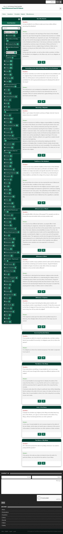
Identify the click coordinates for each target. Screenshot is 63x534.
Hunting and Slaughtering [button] (11, 139)
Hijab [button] (7, 193)
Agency (7, 100)
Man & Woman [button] (9, 238)
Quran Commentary (10, 267)
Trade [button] (7, 81)
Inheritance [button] (8, 147)
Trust (7, 89)
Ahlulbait (8, 156)
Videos (4, 523)
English (6, 531)
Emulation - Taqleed (20, 14)
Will (6, 103)
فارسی (14, 531)
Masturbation (8, 242)
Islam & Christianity (10, 228)
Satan (7, 288)
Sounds (4, 520)
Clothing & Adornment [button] (11, 172)
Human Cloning (9, 206)
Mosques (8, 249)
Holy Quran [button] (8, 203)
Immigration (8, 215)
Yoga (7, 318)
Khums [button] (7, 74)
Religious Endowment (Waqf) (12, 110)
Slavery (7, 284)
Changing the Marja (12, 44)
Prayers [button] (7, 64)
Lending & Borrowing (10, 96)
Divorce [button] (7, 122)
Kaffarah (7, 128)
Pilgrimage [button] (8, 78)
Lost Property (9, 135)
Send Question (11, 23)
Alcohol (7, 159)
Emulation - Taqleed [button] (10, 32)
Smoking (8, 291)
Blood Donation (9, 169)
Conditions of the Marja (13, 39)
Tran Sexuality (9, 304)
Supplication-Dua (9, 294)
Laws (7, 235)
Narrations (8, 255)
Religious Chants (9, 271)
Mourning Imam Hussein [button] (11, 252)
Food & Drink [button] (9, 144)
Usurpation (8, 132)
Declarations (5, 512)
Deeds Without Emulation (13, 47)
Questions (10, 14)
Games (7, 189)
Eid (6, 186)
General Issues (9, 196)
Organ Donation (9, 264)
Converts (8, 179)
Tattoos (7, 298)
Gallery (4, 525)
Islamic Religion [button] (9, 218)
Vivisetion (8, 308)
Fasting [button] (7, 67)
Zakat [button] (7, 71)
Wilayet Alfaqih (9, 311)
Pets (7, 274)
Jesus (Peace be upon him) (11, 232)
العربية (10, 531)
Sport (7, 301)
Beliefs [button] (7, 166)
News (3, 509)
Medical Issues (9, 245)
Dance (7, 183)
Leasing (7, 93)
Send (3, 502)
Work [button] (7, 315)
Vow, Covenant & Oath (11, 125)
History (7, 200)
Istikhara (7, 225)
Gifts (7, 106)
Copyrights (8, 176)
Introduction (10, 35)
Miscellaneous (30, 14)
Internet (7, 222)
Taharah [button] (7, 61)
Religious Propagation (10, 277)
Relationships (9, 281)
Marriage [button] (8, 118)
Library (4, 517)
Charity (7, 115)
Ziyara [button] (7, 321)
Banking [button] (8, 162)
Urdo (2, 531)
